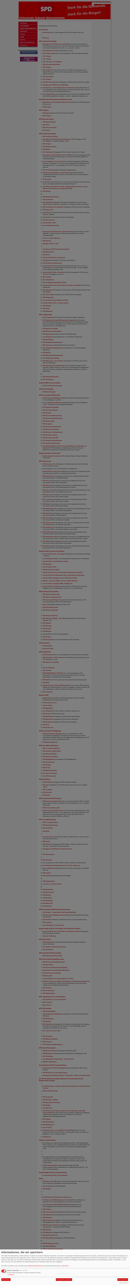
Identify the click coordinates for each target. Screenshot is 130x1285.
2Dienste (10, 1274)
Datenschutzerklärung (35, 1266)
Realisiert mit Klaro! (123, 1282)
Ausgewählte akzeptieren (64, 1279)
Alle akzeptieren (122, 1279)
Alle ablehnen (6, 1279)
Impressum (65, 1266)
